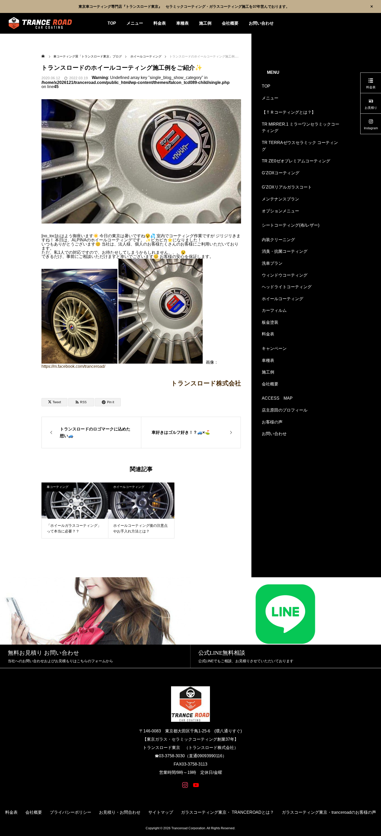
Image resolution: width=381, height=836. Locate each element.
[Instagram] (185, 785)
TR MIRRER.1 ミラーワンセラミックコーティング (300, 127)
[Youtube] (196, 785)
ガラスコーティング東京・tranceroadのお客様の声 (329, 812)
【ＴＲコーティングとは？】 (289, 112)
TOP (112, 23)
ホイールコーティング (128, 487)
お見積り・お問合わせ (119, 812)
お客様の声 (272, 422)
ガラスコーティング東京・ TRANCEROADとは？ (227, 812)
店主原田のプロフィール (284, 410)
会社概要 (230, 23)
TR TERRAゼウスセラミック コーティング (300, 146)
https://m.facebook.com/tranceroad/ (73, 366)
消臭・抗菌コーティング (284, 251)
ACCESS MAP (277, 398)
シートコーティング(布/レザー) (290, 225)
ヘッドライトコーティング (287, 287)
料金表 (159, 23)
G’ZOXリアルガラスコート (287, 187)
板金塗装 (270, 322)
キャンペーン (274, 348)
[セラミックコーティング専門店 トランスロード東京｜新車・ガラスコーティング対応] (40, 23)
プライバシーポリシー (70, 812)
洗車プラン (272, 263)
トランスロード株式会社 (209, 383)
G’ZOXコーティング (280, 173)
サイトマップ (160, 812)
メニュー (134, 23)
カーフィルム (274, 310)
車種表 (182, 23)
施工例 (205, 23)
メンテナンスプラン (280, 199)
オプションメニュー (280, 211)
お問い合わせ (261, 23)
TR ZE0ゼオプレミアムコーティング (296, 161)
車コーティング (57, 487)
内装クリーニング (278, 239)
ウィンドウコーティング (284, 275)
